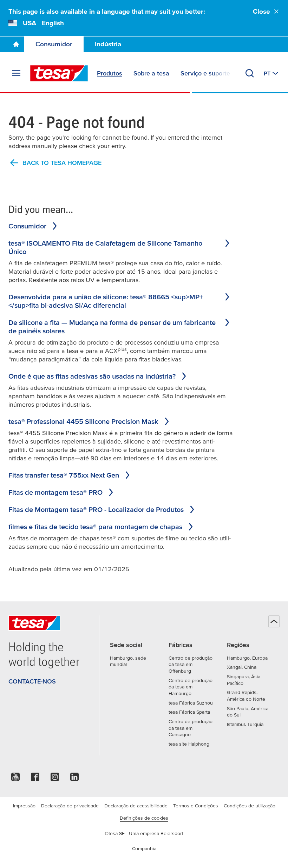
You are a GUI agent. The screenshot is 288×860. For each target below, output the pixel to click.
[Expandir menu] (16, 73)
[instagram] (55, 778)
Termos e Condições (195, 805)
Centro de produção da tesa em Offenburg (190, 664)
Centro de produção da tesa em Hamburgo (190, 687)
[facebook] (35, 778)
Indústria (108, 44)
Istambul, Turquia (245, 724)
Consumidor (53, 44)
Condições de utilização (249, 805)
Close (261, 11)
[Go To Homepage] (16, 44)
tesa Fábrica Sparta (189, 712)
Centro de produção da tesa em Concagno (190, 728)
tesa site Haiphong (189, 744)
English (53, 23)
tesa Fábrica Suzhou (191, 703)
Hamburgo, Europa (247, 658)
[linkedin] (74, 778)
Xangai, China (241, 667)
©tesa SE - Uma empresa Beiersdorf (144, 833)
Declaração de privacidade (70, 805)
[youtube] (15, 778)
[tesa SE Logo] (59, 73)
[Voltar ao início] (274, 621)
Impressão (24, 805)
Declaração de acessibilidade (136, 805)
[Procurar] (249, 73)
